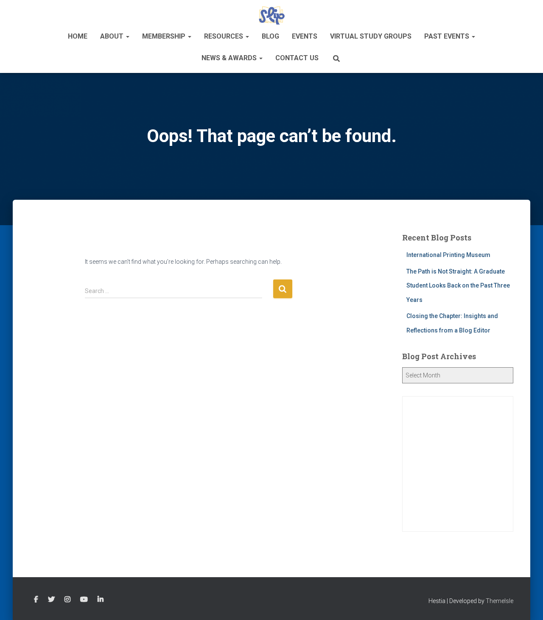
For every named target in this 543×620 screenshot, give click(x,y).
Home (77, 36)
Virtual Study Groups (370, 36)
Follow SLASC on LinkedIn (100, 599)
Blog (270, 36)
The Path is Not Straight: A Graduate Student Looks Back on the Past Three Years (458, 285)
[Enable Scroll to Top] (526, 603)
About (112, 36)
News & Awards (230, 58)
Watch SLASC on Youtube (84, 599)
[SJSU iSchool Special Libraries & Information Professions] (271, 14)
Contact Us (297, 58)
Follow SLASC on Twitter (51, 599)
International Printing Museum (448, 254)
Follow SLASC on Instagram (67, 599)
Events (304, 36)
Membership (164, 36)
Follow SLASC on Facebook (36, 599)
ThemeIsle (499, 601)
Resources (224, 36)
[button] (127, 36)
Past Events (447, 36)
